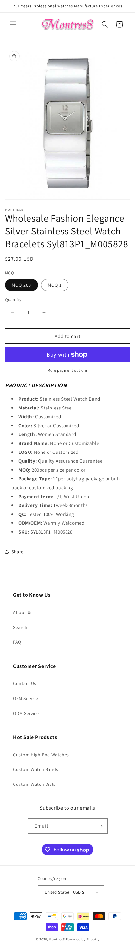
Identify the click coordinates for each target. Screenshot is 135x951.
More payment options (68, 370)
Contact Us (24, 683)
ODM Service (26, 713)
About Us (23, 612)
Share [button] (17, 552)
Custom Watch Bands (35, 769)
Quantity (13, 299)
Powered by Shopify (83, 939)
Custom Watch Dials (34, 784)
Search (20, 627)
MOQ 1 (55, 285)
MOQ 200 (21, 285)
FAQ (17, 642)
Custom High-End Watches (41, 755)
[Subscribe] (100, 826)
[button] (13, 24)
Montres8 (57, 939)
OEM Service (25, 698)
